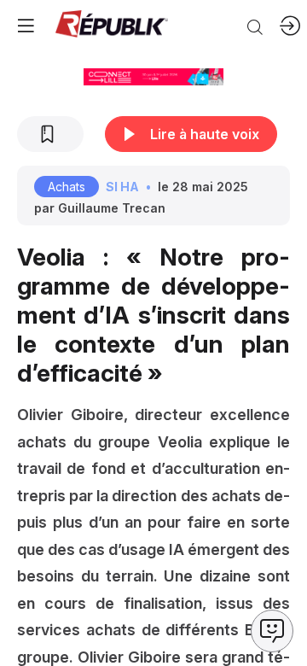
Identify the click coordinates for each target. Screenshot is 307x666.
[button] (25, 25)
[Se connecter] (290, 26)
